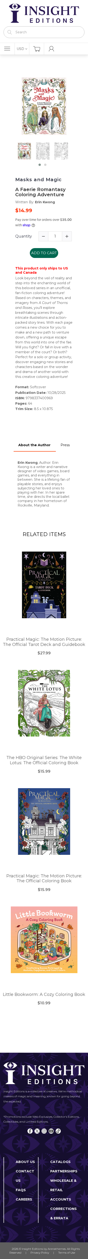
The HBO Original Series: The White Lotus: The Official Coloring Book (44, 760)
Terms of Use (66, 1252)
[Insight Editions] (44, 13)
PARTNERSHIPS (63, 1171)
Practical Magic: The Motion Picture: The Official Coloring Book (44, 879)
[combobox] (44, 32)
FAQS (21, 1190)
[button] (39, 164)
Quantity (23, 236)
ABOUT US (25, 1162)
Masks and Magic (38, 179)
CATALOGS (60, 1162)
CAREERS (24, 1199)
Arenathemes (57, 1249)
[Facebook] (30, 1131)
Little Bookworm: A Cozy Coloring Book (44, 994)
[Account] (51, 49)
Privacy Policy (40, 1252)
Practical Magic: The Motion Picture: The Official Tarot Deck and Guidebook (44, 642)
